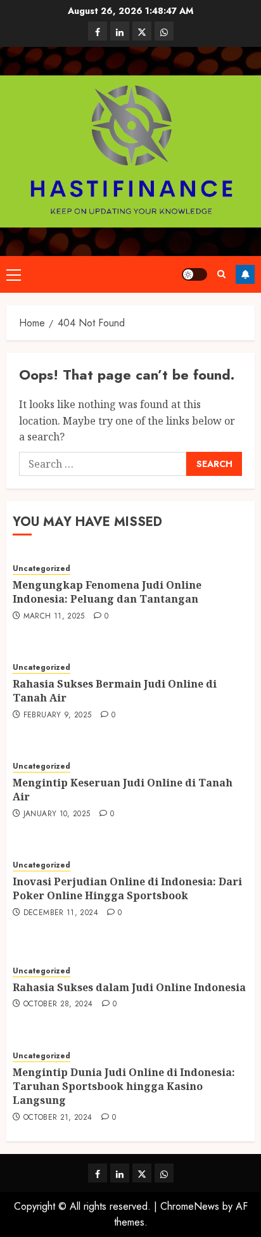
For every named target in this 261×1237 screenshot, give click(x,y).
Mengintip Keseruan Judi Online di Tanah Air (122, 790)
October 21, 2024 (57, 1118)
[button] (13, 274)
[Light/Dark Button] (194, 274)
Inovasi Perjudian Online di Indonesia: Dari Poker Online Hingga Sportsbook (127, 888)
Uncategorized (41, 568)
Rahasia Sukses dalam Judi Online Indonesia (129, 987)
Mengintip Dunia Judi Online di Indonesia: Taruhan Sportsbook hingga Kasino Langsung (124, 1086)
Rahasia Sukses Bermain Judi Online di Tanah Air (115, 691)
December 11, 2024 (60, 913)
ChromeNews (189, 1206)
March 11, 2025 (54, 617)
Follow (245, 274)
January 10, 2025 (57, 814)
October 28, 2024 (58, 1004)
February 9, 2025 (57, 715)
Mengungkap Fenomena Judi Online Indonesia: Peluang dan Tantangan (107, 592)
